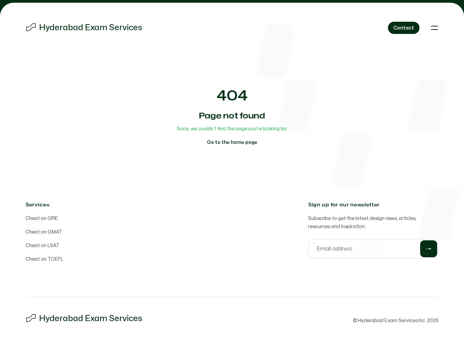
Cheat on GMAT (43, 232)
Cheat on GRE (41, 218)
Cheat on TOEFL (44, 259)
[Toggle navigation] (434, 27)
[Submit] (428, 248)
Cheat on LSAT (42, 245)
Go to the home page (232, 142)
